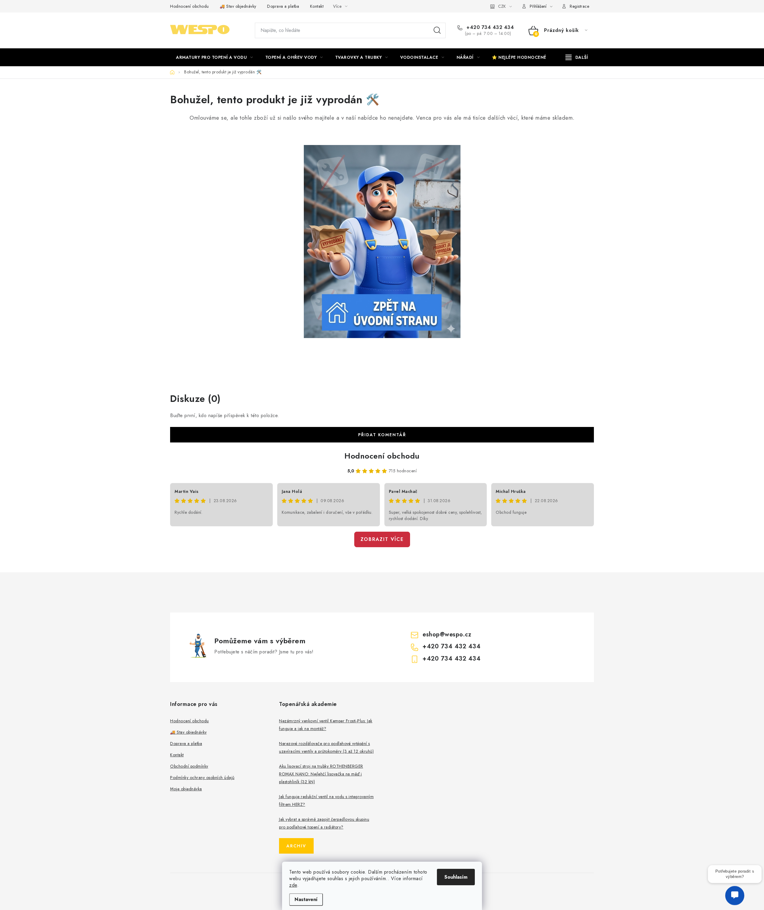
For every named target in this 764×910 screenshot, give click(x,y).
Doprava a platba (283, 6)
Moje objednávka (186, 789)
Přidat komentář (382, 435)
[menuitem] (214, 57)
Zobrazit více (382, 539)
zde (293, 885)
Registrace (579, 6)
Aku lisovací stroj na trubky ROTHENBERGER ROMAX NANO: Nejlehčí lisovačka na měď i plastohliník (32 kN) (321, 774)
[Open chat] (734, 891)
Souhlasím (455, 877)
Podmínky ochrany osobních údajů (202, 778)
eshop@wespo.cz (447, 634)
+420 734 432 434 (489, 27)
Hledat (437, 30)
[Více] (577, 57)
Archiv (296, 846)
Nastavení (306, 899)
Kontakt (317, 6)
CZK (502, 6)
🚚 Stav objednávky (238, 6)
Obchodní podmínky (189, 766)
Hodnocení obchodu (189, 6)
